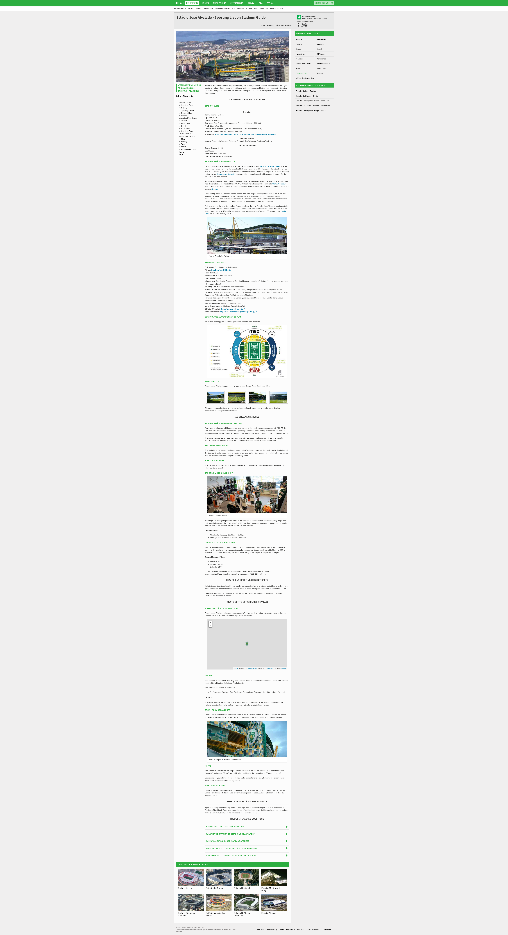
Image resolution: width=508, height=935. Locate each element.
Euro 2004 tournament (270, 166)
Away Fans (185, 121)
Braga (298, 49)
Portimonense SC (323, 64)
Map (183, 139)
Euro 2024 (264, 8)
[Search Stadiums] (332, 3)
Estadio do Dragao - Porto (307, 96)
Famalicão (300, 54)
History (184, 108)
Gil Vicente (320, 54)
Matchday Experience (188, 118)
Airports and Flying (189, 149)
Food (183, 126)
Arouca (299, 39)
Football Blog (251, 8)
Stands (184, 116)
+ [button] (210, 622)
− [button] (210, 625)
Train (183, 144)
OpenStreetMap (252, 668)
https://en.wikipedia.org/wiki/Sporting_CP (238, 312)
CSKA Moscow (278, 184)
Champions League (222, 8)
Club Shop (185, 129)
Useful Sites (284, 930)
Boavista (320, 44)
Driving (184, 141)
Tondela (319, 73)
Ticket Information (186, 134)
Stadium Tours (187, 131)
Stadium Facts (187, 105)
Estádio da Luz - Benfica (306, 91)
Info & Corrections (297, 930)
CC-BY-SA (269, 668)
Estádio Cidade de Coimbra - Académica (313, 106)
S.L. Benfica (216, 270)
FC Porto (227, 270)
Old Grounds (312, 930)
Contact (266, 930)
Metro (183, 147)
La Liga (191, 8)
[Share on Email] (306, 25)
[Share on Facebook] (302, 25)
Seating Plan (186, 113)
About (259, 930)
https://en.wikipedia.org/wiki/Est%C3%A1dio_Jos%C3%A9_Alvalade (245, 134)
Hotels (181, 152)
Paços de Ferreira (303, 64)
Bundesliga (208, 8)
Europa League (238, 8)
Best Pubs (185, 123)
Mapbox (283, 668)
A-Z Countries (325, 930)
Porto (298, 68)
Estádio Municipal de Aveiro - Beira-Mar (312, 101)
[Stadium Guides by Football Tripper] (186, 3)
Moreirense (321, 59)
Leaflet (236, 668)
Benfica (299, 44)
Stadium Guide (185, 103)
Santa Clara (321, 68)
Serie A (198, 8)
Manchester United (225, 174)
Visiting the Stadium (187, 136)
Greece (214, 189)
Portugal (270, 25)
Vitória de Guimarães (305, 78)
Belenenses (321, 39)
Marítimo (299, 59)
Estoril (319, 49)
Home (263, 25)
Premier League (180, 8)
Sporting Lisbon (187, 110)
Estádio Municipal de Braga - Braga (311, 111)
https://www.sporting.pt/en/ (232, 309)
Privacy (274, 930)
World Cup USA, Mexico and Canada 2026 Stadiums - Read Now (189, 88)
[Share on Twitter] (299, 25)
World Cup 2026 (276, 8)
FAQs (181, 154)
